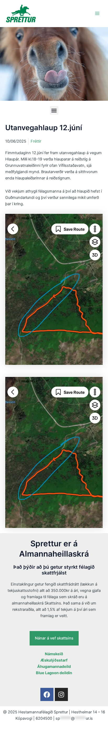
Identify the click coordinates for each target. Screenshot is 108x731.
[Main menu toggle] (97, 13)
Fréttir (36, 141)
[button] (54, 110)
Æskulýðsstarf (54, 660)
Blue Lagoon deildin (54, 672)
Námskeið (54, 654)
